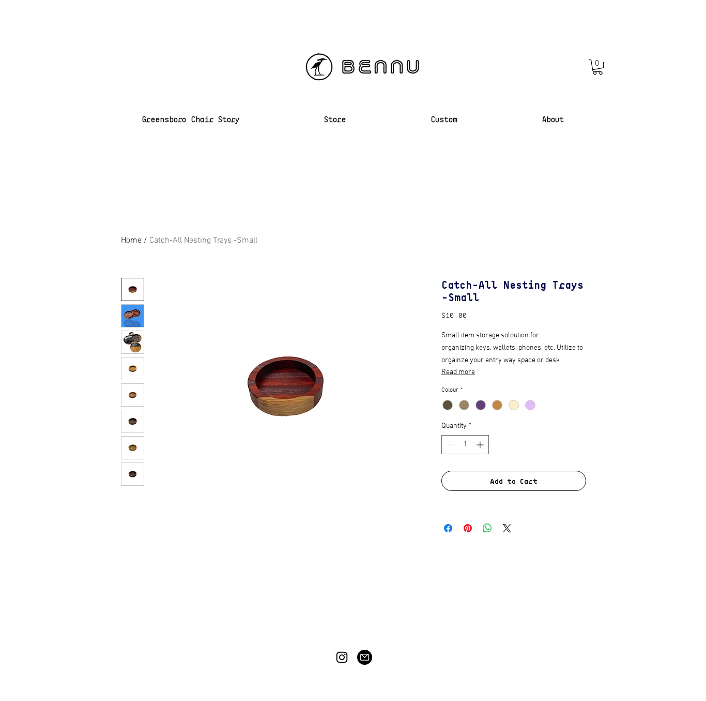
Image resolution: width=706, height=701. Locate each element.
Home (131, 240)
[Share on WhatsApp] (487, 528)
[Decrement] (449, 445)
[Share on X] (507, 528)
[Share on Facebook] (448, 528)
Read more (458, 372)
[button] (598, 66)
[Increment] (480, 445)
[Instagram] (341, 657)
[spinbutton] (465, 445)
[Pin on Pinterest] (468, 528)
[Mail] (364, 657)
